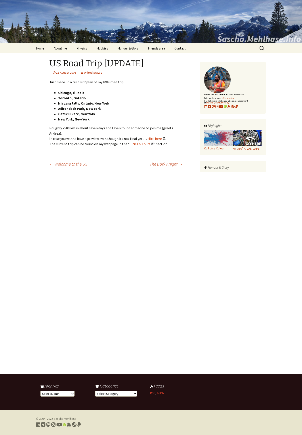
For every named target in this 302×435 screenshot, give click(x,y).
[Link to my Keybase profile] (69, 425)
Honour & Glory (128, 48)
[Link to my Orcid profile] (225, 106)
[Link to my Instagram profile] (216, 106)
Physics (81, 48)
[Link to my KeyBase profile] (229, 106)
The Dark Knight (166, 164)
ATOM (160, 393)
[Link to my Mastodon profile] (213, 106)
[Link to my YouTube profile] (221, 106)
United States (93, 72)
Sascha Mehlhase (65, 419)
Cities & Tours (140, 144)
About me (60, 48)
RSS (152, 393)
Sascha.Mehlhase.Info (259, 38)
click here (154, 138)
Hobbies (102, 48)
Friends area (156, 48)
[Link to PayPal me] (236, 106)
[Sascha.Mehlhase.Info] (151, 21)
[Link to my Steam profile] (233, 106)
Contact (180, 48)
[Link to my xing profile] (209, 106)
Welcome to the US (68, 164)
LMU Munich (228, 98)
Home (40, 48)
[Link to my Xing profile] (43, 425)
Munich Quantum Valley (217, 102)
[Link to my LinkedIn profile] (205, 106)
